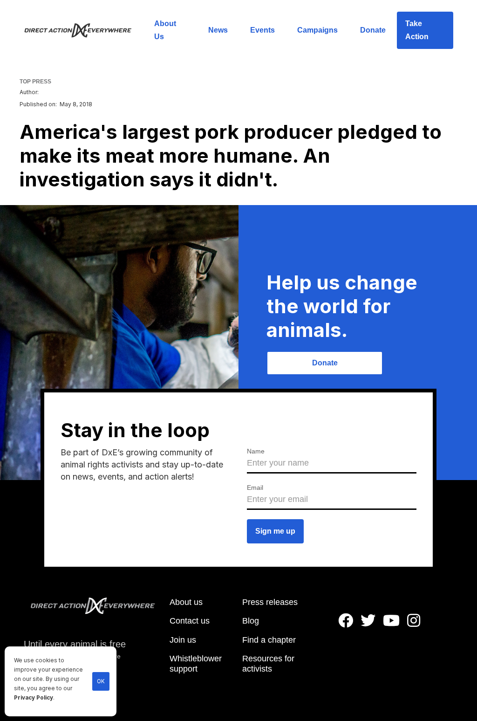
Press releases (270, 602)
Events (262, 30)
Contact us (190, 620)
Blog (250, 620)
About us (186, 602)
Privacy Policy (33, 697)
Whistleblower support (196, 663)
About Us (165, 30)
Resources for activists (268, 663)
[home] (83, 30)
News (218, 30)
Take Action (417, 30)
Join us (183, 640)
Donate (373, 30)
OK (101, 681)
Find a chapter (269, 640)
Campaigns (317, 30)
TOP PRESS (35, 81)
